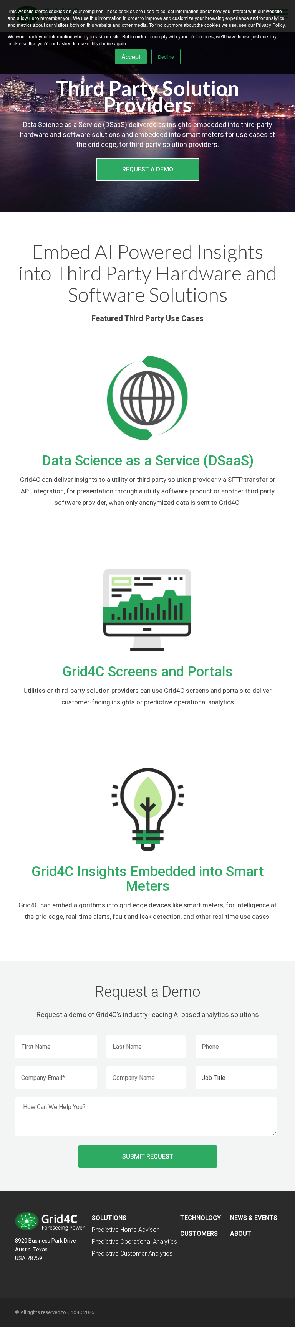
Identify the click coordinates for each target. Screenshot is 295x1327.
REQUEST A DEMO (147, 169)
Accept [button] (130, 56)
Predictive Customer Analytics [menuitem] (132, 1253)
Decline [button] (166, 56)
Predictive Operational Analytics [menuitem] (134, 1241)
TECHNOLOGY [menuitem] (200, 1217)
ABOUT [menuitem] (240, 1233)
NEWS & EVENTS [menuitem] (253, 1217)
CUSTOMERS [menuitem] (199, 1233)
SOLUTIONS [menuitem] (109, 1217)
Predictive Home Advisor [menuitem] (125, 1229)
